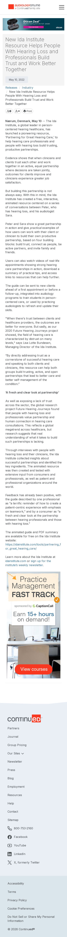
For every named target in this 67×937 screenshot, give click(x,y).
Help (11, 803)
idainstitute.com (15, 561)
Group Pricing (17, 745)
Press (11, 770)
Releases (11, 87)
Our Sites (14, 753)
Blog (11, 778)
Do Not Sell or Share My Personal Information (31, 919)
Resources (15, 795)
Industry (27, 87)
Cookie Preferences (21, 908)
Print (29, 111)
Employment (16, 786)
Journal (13, 736)
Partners (13, 728)
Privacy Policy (17, 900)
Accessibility (16, 883)
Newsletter (15, 761)
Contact (13, 811)
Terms (12, 892)
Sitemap (13, 820)
